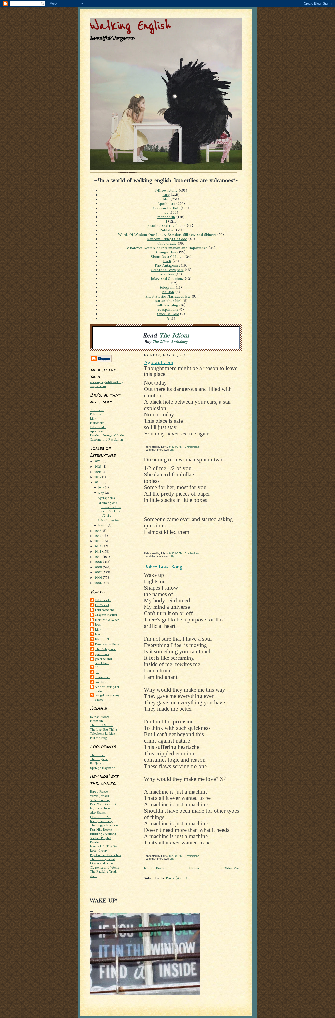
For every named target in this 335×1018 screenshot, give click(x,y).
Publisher (167, 230)
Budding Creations (103, 834)
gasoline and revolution (166, 225)
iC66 (98, 667)
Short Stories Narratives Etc (168, 296)
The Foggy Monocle (104, 825)
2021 (98, 472)
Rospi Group (98, 850)
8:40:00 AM (175, 446)
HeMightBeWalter (107, 619)
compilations (168, 309)
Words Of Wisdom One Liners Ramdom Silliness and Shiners (167, 234)
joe (166, 212)
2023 (98, 466)
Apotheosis (166, 203)
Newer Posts (154, 868)
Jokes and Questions (167, 278)
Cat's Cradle (167, 243)
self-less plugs (168, 305)
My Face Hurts (100, 808)
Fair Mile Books (101, 829)
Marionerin (97, 423)
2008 (98, 567)
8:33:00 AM (175, 553)
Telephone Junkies (102, 733)
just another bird (168, 300)
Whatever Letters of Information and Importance (167, 248)
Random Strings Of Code (167, 239)
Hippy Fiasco (99, 791)
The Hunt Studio (101, 725)
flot (167, 283)
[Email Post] (176, 449)
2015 (98, 531)
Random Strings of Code (107, 435)
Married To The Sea (103, 846)
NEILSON (102, 639)
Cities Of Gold (168, 314)
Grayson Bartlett (166, 208)
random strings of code (107, 689)
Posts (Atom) (176, 878)
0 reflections (192, 446)
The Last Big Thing (103, 729)
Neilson (168, 292)
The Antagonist (167, 265)
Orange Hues (167, 252)
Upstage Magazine (102, 768)
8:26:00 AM (175, 855)
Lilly (166, 195)
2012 (98, 546)
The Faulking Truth (103, 871)
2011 (98, 551)
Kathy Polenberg (101, 821)
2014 (98, 536)
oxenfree (167, 274)
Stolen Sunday (100, 800)
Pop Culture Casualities (105, 855)
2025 (98, 461)
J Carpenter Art (100, 817)
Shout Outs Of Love (167, 256)
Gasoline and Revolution (106, 439)
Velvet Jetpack (99, 796)
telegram (167, 287)
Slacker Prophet (100, 838)
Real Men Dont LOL (104, 804)
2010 (98, 557)
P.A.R (167, 261)
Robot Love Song (109, 520)
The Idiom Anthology (170, 341)
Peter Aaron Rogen (108, 644)
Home (194, 868)
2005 (98, 583)
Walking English (130, 26)
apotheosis (102, 654)
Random (96, 842)
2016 (98, 482)
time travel (97, 410)
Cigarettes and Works (104, 867)
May (101, 493)
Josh (98, 624)
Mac (166, 199)
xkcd (93, 876)
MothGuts (96, 721)
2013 (98, 541)
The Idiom (174, 335)
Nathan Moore (99, 717)
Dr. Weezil (102, 605)
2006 (98, 577)
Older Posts (233, 868)
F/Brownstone (166, 190)
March (103, 525)
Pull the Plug (98, 738)
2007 (98, 572)
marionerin (166, 217)
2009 (98, 562)
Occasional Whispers (167, 270)
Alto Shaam (98, 812)
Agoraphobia (106, 498)
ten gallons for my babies (107, 697)
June (101, 487)
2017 (98, 477)
